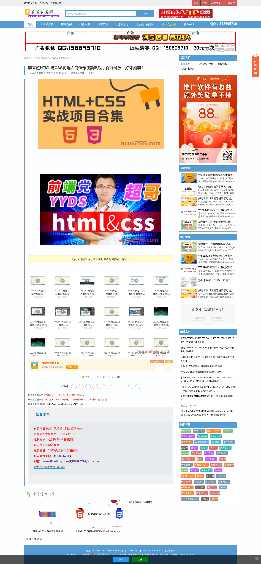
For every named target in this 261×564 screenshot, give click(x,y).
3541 (210, 476)
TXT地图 (160, 554)
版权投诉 (171, 550)
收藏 (102, 377)
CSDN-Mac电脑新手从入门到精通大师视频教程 (224, 186)
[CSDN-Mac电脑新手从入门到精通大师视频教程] (188, 190)
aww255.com (98, 550)
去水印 (212, 487)
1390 (194, 470)
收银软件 (201, 493)
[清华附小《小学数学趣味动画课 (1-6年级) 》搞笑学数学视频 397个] (188, 225)
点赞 (118, 377)
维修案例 (66, 24)
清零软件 (103, 24)
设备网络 (223, 482)
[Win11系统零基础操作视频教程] (188, 178)
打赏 (87, 377)
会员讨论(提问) (145, 24)
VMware (202, 436)
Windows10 (202, 442)
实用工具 (43, 2)
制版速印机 (201, 464)
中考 (222, 459)
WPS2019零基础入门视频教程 (215, 210)
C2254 (209, 453)
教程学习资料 (58, 58)
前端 (200, 476)
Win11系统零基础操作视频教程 (215, 174)
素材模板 (222, 64)
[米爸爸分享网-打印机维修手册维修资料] (42, 13)
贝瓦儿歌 (210, 459)
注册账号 (219, 318)
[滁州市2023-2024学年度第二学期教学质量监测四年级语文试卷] (188, 282)
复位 (214, 499)
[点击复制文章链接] (74, 386)
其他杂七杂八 (187, 68)
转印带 (228, 430)
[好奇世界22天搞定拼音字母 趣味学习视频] (188, 201)
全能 (194, 447)
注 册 (140, 559)
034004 (197, 453)
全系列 (221, 476)
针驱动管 (186, 464)
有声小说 (185, 64)
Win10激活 (187, 476)
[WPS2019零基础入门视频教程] (188, 213)
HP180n (186, 482)
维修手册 (84, 24)
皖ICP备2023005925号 (78, 554)
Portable (216, 436)
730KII (199, 482)
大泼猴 (216, 442)
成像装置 (206, 470)
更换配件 (229, 442)
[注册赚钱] (208, 119)
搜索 (145, 13)
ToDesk (215, 493)
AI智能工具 (56, 2)
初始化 (229, 464)
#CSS (65, 395)
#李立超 (47, 395)
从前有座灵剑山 (189, 499)
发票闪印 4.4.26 (188, 405)
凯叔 (203, 447)
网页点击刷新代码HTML (139, 502)
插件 (184, 470)
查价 (169, 361)
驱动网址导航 (30, 2)
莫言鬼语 (222, 453)
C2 (199, 459)
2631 (222, 487)
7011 (213, 447)
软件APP (189, 24)
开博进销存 (187, 436)
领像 (205, 499)
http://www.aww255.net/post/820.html (65, 404)
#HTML (57, 395)
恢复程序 (225, 447)
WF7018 (199, 430)
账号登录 (200, 318)
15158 (200, 487)
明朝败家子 (187, 459)
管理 (192, 554)
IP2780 (210, 482)
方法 (184, 447)
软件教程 (186, 442)
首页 (30, 24)
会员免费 (158, 361)
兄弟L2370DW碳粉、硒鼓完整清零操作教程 (201, 366)
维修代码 (216, 464)
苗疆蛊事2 (187, 493)
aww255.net (113, 550)
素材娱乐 (45, 58)
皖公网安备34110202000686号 (111, 554)
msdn (185, 453)
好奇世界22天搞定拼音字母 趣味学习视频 (221, 198)
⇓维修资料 (46, 24)
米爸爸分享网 (134, 554)
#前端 (73, 395)
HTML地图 (172, 554)
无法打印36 (213, 430)
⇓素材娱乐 (122, 24)
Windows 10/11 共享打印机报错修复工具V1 (201, 372)
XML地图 (184, 554)
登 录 (121, 559)
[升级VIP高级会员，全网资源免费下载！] (198, 13)
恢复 (218, 470)
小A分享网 (149, 554)
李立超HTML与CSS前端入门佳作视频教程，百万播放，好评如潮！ (77, 399)
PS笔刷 (186, 430)
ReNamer (187, 487)
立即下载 (72, 367)
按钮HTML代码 (34, 539)
